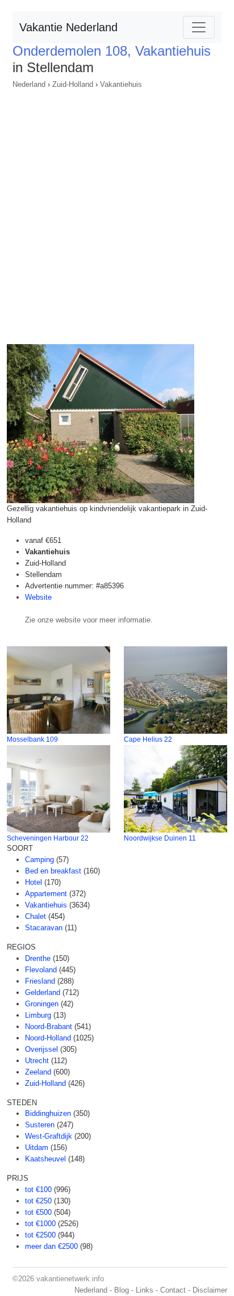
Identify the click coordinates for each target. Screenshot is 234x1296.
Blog (121, 1290)
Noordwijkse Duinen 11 (160, 838)
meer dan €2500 (51, 1246)
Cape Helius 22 (148, 739)
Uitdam (36, 1147)
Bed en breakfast (53, 871)
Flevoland (41, 969)
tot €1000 (40, 1223)
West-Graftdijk (48, 1136)
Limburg (38, 1015)
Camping (39, 859)
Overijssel (41, 1049)
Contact (173, 1290)
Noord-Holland (48, 1038)
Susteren (40, 1125)
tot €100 (38, 1189)
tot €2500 (40, 1235)
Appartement (46, 893)
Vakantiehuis (121, 84)
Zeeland (38, 1072)
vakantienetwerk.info (70, 1278)
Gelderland (42, 992)
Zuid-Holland (72, 84)
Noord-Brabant (48, 1026)
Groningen (41, 1004)
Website (38, 597)
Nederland (28, 84)
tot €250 (38, 1201)
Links (144, 1290)
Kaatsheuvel (45, 1159)
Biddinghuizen (48, 1113)
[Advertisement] (117, 213)
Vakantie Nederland (68, 27)
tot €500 (38, 1212)
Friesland (40, 981)
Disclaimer (210, 1290)
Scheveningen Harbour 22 (48, 838)
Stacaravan (43, 927)
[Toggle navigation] (199, 27)
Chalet (35, 916)
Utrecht (37, 1060)
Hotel (33, 882)
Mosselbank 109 (32, 739)
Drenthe (38, 958)
